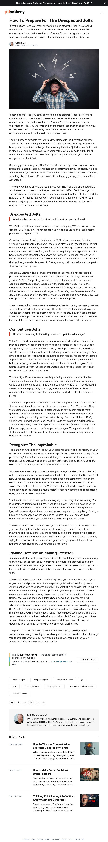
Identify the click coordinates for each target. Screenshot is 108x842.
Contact (26, 839)
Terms (77, 839)
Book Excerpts (19, 680)
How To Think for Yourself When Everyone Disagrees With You (51, 746)
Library (40, 839)
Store (33, 839)
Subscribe (55, 839)
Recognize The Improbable (81, 686)
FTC (71, 839)
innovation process (65, 680)
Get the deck (87, 659)
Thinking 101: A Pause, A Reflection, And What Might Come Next (53, 798)
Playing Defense (32, 686)
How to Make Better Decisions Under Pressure (50, 772)
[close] (105, 3)
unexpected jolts (20, 693)
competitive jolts (41, 680)
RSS (83, 839)
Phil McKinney (20, 43)
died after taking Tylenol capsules (73, 244)
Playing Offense (54, 686)
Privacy (64, 839)
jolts (14, 686)
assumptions (18, 114)
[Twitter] (46, 715)
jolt (82, 680)
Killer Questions (47, 165)
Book (47, 839)
